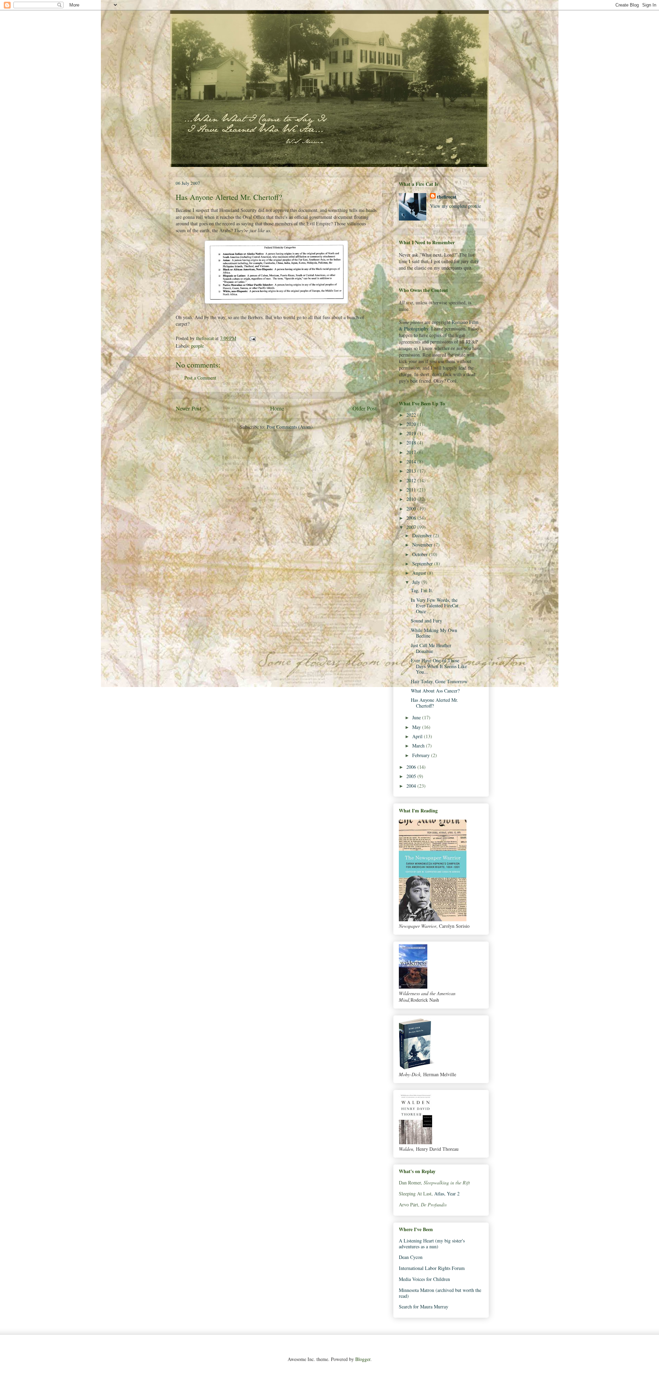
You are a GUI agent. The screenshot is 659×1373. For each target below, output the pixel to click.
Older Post (364, 408)
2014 (411, 461)
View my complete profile (455, 206)
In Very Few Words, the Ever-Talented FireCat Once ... (435, 606)
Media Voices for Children (424, 1279)
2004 (411, 786)
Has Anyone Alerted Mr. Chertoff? (434, 703)
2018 (411, 442)
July (416, 582)
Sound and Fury (426, 620)
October (420, 554)
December (422, 535)
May (417, 727)
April (418, 736)
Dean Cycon (411, 1257)
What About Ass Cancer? (435, 690)
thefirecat (446, 196)
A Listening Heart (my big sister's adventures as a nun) (432, 1243)
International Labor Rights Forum (432, 1268)
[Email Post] (252, 338)
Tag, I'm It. (422, 590)
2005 (411, 776)
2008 (411, 518)
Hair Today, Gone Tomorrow (439, 681)
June (417, 717)
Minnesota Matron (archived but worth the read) (440, 1293)
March (419, 745)
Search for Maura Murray (423, 1306)
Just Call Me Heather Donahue (431, 648)
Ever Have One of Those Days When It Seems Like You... (439, 666)
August (419, 573)
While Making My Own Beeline (434, 633)
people (197, 345)
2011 (411, 489)
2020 (411, 424)
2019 (411, 433)
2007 (411, 527)
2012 (411, 480)
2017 (411, 452)
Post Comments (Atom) (290, 427)
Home (277, 408)
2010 (411, 499)
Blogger (362, 1359)
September (423, 563)
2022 (411, 415)
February (421, 755)
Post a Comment (200, 377)
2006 (411, 767)
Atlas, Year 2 (447, 1193)
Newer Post (188, 408)
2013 (411, 471)
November (423, 544)
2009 (411, 508)
